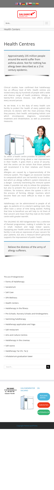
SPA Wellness (11, 297)
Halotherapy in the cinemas (18, 340)
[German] (23, 3)
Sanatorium (11, 287)
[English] (16, 3)
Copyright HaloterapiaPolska (27, 426)
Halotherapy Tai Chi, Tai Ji (17, 351)
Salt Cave (10, 292)
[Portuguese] (34, 3)
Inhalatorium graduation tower (19, 356)
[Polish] (30, 3)
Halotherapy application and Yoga (20, 324)
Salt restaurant (12, 329)
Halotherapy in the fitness (17, 308)
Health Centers (12, 303)
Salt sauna (10, 345)
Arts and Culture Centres (16, 335)
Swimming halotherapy (16, 319)
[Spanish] (37, 3)
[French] (20, 3)
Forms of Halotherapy (15, 281)
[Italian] (27, 3)
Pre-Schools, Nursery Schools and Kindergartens (27, 313)
